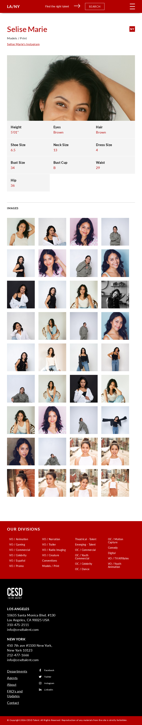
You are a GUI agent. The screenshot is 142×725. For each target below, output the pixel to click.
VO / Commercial (19, 550)
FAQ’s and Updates (15, 693)
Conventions (49, 560)
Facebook (49, 670)
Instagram (49, 683)
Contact (13, 702)
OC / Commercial (85, 550)
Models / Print (50, 566)
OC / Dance (82, 569)
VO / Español (17, 560)
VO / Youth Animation (114, 565)
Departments (17, 671)
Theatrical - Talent (85, 539)
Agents (12, 678)
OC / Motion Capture (115, 540)
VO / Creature (50, 555)
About (11, 684)
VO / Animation (18, 539)
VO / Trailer (49, 544)
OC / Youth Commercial (82, 556)
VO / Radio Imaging (54, 550)
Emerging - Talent (85, 544)
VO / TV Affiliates (118, 558)
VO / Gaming (17, 544)
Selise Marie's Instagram (23, 44)
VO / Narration (51, 539)
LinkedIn (48, 689)
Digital (112, 553)
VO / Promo (16, 566)
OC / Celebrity (83, 563)
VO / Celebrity (17, 555)
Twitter (47, 676)
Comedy (113, 547)
